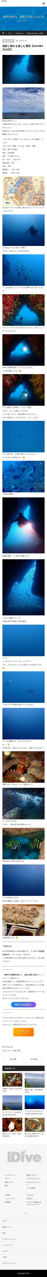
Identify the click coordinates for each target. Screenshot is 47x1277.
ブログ (7, 1179)
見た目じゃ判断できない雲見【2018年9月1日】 (34, 1135)
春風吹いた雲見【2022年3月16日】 (12, 1090)
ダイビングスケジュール (34, 1183)
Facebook (21, 1213)
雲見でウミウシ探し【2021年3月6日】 (11, 1135)
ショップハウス (10, 1198)
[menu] (43, 3)
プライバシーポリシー (9, 1263)
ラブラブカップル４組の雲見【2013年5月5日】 (11, 1113)
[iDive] (23, 1164)
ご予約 (7, 1195)
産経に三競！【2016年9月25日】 (34, 1091)
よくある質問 (31, 1188)
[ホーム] (3, 31)
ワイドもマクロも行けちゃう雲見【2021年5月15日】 (34, 1112)
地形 (15, 1050)
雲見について (9, 1182)
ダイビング (9, 1050)
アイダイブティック (23, 1032)
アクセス (30, 1195)
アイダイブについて (33, 1179)
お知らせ (29, 1198)
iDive (4, 1)
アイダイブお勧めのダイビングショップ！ (34, 1203)
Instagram (25, 1213)
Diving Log (8, 41)
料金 (6, 1186)
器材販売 (8, 1202)
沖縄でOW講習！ (23, 1004)
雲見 (18, 1050)
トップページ (10, 1175)
